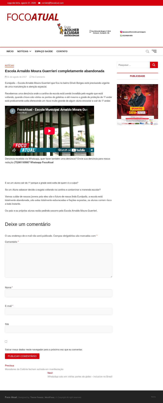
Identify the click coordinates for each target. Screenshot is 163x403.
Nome (9, 287)
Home (153, 396)
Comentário (12, 241)
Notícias (9, 65)
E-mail (9, 305)
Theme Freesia (36, 397)
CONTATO (62, 51)
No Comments (38, 77)
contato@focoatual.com (52, 2)
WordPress (49, 397)
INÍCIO (10, 51)
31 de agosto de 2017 (17, 77)
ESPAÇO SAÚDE (44, 51)
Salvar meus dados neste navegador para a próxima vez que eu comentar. (43, 349)
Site (7, 324)
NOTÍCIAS (22, 51)
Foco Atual (11, 397)
